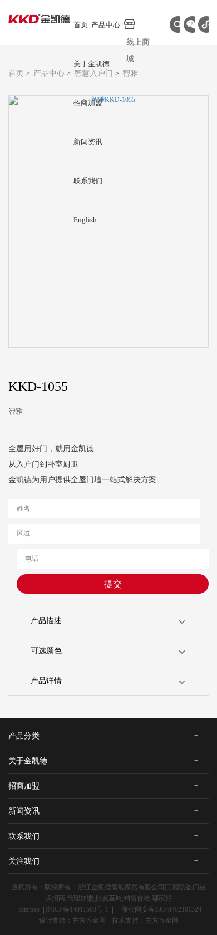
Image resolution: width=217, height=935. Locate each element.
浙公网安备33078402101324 (161, 909)
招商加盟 (87, 103)
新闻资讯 (87, 142)
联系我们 (87, 181)
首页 (80, 25)
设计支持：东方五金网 (72, 920)
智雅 (130, 73)
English (85, 220)
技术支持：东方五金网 (145, 920)
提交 (113, 584)
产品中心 (105, 25)
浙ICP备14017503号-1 (77, 909)
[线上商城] (138, 24)
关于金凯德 (91, 64)
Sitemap (29, 909)
